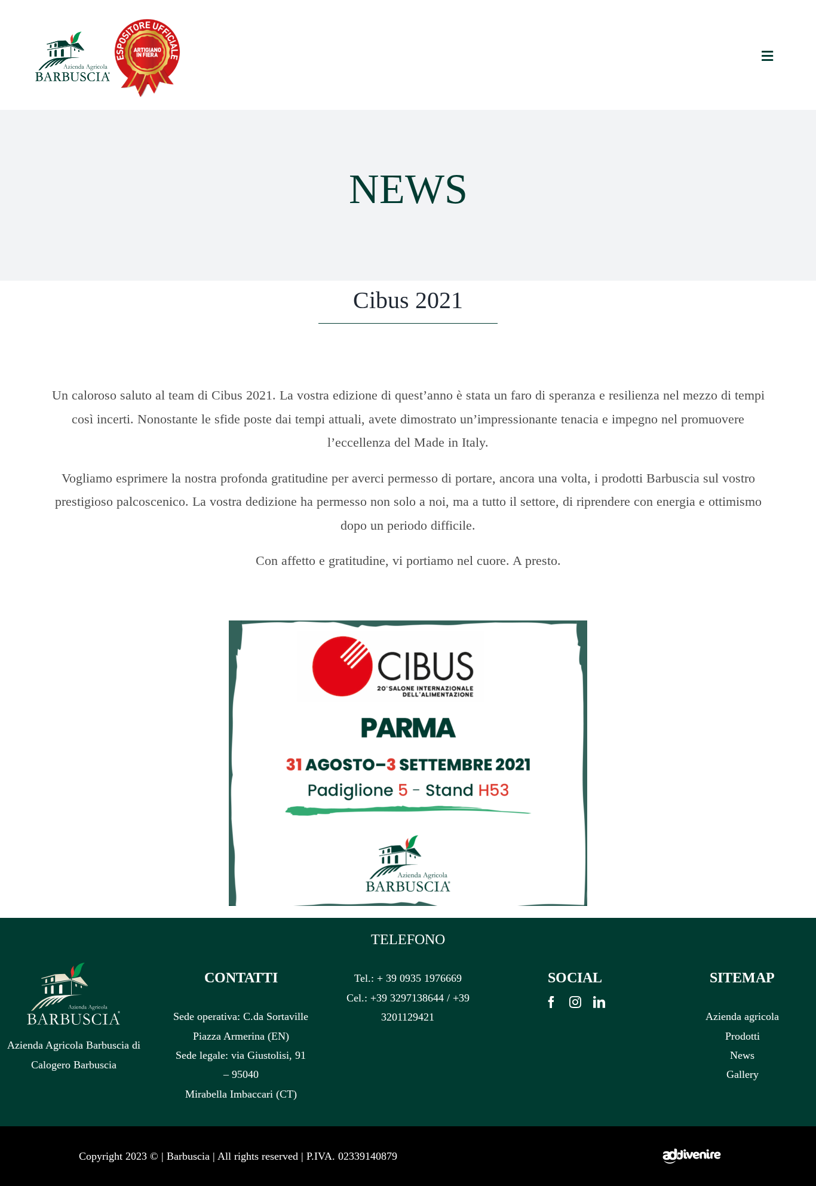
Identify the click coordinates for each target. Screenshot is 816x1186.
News (742, 1055)
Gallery (742, 1074)
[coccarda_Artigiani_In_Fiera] (147, 19)
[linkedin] (599, 1002)
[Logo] (72, 36)
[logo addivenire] (692, 1131)
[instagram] (575, 1002)
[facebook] (551, 1002)
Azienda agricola (742, 1016)
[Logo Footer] (73, 967)
